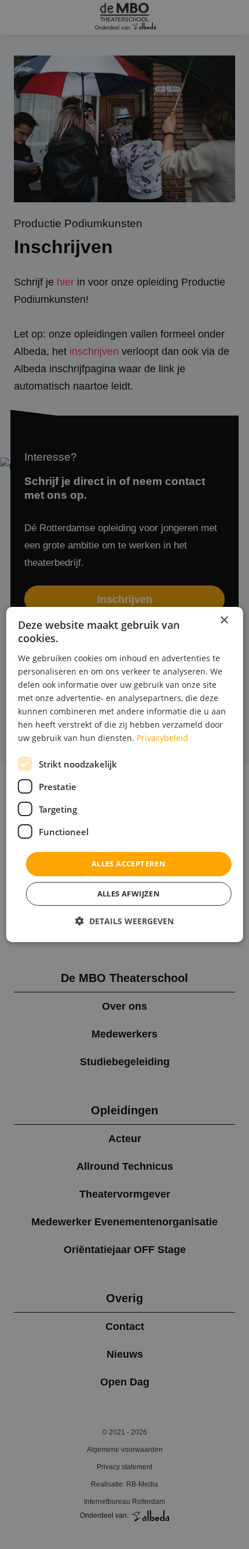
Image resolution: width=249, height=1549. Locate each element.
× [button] (223, 620)
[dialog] (124, 774)
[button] (124, 921)
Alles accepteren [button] (128, 863)
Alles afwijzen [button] (128, 893)
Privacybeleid (162, 737)
